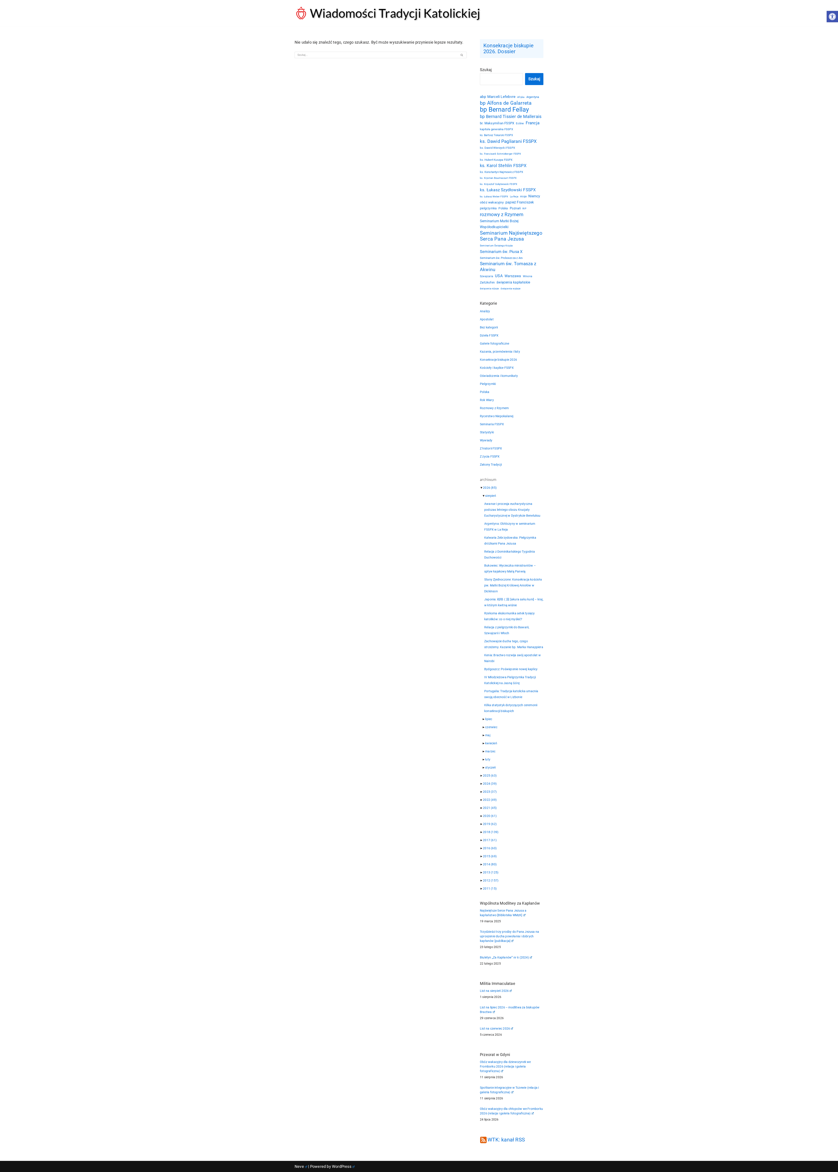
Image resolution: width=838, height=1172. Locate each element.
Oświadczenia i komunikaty (499, 376)
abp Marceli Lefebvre (497, 96)
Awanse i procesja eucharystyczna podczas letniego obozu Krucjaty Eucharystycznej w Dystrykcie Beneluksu (512, 509)
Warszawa (513, 276)
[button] (832, 16)
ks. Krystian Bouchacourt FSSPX (498, 178)
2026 (490, 487)
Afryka (520, 97)
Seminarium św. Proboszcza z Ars (501, 258)
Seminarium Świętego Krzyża (496, 245)
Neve (299, 1166)
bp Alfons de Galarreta (506, 103)
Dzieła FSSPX (489, 335)
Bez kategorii (489, 327)
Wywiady (486, 440)
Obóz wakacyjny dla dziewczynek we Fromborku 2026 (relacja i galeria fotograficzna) (505, 1066)
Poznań (515, 208)
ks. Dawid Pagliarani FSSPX (508, 141)
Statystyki (487, 432)
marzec (490, 751)
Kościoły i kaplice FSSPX (497, 367)
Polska (503, 208)
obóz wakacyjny (492, 202)
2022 (490, 799)
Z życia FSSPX (490, 456)
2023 (490, 791)
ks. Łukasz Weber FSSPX (494, 196)
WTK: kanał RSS (506, 1140)
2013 (490, 872)
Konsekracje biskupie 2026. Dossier (508, 49)
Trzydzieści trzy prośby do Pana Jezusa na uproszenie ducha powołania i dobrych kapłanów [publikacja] (509, 936)
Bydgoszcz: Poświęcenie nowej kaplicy (510, 669)
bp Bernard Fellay (504, 110)
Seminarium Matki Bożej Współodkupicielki (499, 224)
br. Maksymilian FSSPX (497, 123)
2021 (490, 808)
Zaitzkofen (487, 282)
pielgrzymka (488, 208)
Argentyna (532, 97)
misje (523, 196)
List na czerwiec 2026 (495, 1028)
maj (487, 735)
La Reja (514, 196)
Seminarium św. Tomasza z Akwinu (508, 266)
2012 (490, 880)
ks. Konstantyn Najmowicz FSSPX (501, 172)
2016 (490, 848)
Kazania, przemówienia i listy (500, 351)
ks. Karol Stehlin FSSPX (503, 165)
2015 (490, 856)
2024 (490, 783)
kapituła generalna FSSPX (496, 129)
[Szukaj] (462, 55)
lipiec (488, 719)
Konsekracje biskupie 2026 (498, 359)
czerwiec (491, 727)
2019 (490, 824)
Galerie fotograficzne (494, 343)
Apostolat (487, 319)
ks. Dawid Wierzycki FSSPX (497, 147)
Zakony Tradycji (491, 464)
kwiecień (491, 743)
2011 (490, 888)
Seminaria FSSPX (492, 424)
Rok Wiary (487, 400)
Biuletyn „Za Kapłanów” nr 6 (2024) (504, 957)
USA (499, 276)
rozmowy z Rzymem (501, 214)
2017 (490, 840)
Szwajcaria (486, 276)
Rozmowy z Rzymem (494, 408)
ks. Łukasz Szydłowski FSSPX (508, 190)
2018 (490, 832)
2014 (490, 864)
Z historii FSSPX (491, 448)
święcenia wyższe (510, 288)
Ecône (520, 123)
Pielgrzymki (488, 384)
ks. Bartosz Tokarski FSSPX (496, 135)
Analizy (485, 311)
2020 (490, 816)
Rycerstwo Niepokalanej (496, 416)
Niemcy (534, 196)
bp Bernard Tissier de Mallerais (510, 116)
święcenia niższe (489, 288)
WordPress (341, 1166)
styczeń (490, 767)
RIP (524, 208)
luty (487, 759)
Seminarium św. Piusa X (501, 251)
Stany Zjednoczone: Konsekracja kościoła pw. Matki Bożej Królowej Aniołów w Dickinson (513, 585)
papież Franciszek (519, 202)
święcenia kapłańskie (513, 282)
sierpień (490, 495)
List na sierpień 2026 (494, 991)
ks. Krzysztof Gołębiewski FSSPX (498, 184)
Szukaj (486, 69)
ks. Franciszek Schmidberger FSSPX (500, 153)
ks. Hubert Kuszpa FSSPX (496, 159)
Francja (532, 122)
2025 (490, 775)
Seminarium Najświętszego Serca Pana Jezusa (511, 236)
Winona (527, 276)
